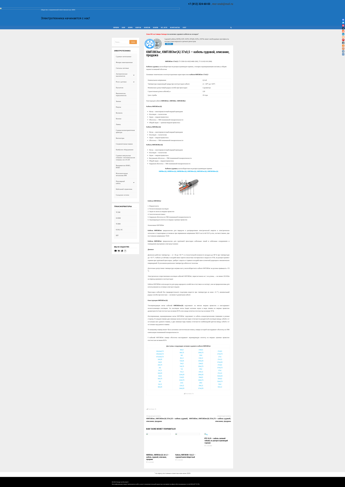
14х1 (200, 355)
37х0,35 (219, 362)
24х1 (200, 383)
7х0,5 (181, 363)
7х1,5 (181, 372)
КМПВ (155, 27)
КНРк (130, 27)
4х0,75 (182, 352)
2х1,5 (160, 370)
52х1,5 (220, 387)
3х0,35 (160, 373)
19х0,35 (200, 361)
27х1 (219, 357)
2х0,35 (160, 359)
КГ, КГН (164, 27)
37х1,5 (220, 373)
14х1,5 (201, 358)
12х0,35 (181, 374)
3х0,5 (160, 376)
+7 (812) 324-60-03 (199, 4)
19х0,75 (200, 366)
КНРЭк (138, 27)
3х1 (160, 381)
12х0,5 (182, 377)
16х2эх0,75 (160, 351)
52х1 (219, 384)
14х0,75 (200, 352)
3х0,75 (160, 379)
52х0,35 (219, 376)
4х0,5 (181, 350)
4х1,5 (181, 358)
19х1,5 (201, 372)
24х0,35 (200, 374)
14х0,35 (181, 388)
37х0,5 (220, 365)
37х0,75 (219, 368)
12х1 (181, 383)
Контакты (175, 27)
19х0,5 (201, 363)
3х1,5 (160, 384)
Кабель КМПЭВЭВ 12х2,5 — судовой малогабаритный (185, 456)
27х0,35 (200, 388)
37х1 (219, 370)
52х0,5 (220, 379)
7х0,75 (182, 366)
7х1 (182, 369)
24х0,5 (201, 377)
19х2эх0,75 (160, 354)
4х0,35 (160, 387)
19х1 (200, 369)
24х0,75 (200, 380)
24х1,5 (201, 385)
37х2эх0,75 (160, 357)
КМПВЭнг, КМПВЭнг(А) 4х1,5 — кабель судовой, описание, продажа (157, 457)
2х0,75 (160, 365)
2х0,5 (160, 362)
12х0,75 (181, 380)
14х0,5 (201, 350)
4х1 (182, 355)
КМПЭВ (147, 27)
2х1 (160, 368)
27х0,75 (219, 354)
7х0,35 (182, 361)
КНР (123, 27)
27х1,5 (220, 359)
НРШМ (116, 27)
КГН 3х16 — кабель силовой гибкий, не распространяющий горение (216, 440)
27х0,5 (220, 351)
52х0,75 (219, 381)
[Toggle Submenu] (134, 75)
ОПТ (184, 27)
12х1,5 (182, 385)
